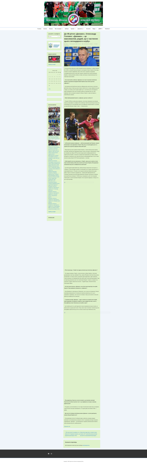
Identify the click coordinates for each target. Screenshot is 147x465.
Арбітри (67, 28)
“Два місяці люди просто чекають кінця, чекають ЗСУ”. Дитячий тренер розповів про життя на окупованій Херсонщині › (88, 434)
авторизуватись (86, 445)
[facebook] (49, 454)
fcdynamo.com (67, 426)
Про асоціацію (58, 28)
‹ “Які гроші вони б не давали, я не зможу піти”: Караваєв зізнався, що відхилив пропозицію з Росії (72, 434)
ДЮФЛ (100, 28)
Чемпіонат (107, 28)
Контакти (88, 28)
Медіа (94, 28)
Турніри (72, 28)
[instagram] (51, 454)
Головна (39, 28)
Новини (51, 28)
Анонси (45, 28)
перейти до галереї (51, 64)
